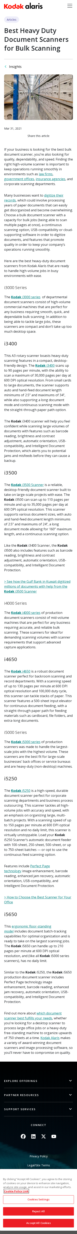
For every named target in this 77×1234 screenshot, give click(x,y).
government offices (19, 179)
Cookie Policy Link (16, 1191)
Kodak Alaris (50, 1038)
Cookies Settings (38, 1199)
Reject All (38, 1211)
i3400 (45, 365)
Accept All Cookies (38, 1223)
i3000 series (25, 297)
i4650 (20, 671)
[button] (38, 1081)
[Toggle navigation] (70, 6)
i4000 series (25, 612)
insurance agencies (50, 179)
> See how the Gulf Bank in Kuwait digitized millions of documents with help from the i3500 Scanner (37, 586)
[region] (38, 1200)
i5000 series (25, 742)
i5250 (20, 790)
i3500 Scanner (27, 485)
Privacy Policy (39, 1156)
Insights (15, 66)
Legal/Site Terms (38, 1165)
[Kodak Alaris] (23, 6)
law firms (46, 174)
